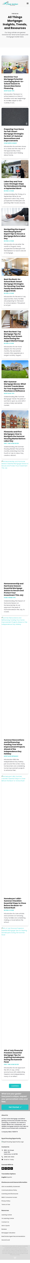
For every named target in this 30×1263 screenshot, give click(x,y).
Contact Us (5, 1222)
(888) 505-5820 (9, 1157)
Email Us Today (9, 1159)
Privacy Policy (6, 1201)
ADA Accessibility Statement (11, 1186)
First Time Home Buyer (11, 443)
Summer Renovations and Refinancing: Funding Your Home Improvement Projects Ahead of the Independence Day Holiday (14, 747)
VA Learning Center (8, 1218)
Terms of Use (6, 1204)
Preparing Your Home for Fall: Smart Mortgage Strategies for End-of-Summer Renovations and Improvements (14, 135)
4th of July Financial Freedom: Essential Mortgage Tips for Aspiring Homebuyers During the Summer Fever (14, 1056)
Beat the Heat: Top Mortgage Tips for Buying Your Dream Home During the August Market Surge (14, 336)
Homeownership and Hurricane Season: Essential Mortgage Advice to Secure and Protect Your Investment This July (14, 589)
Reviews (4, 1229)
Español (9, 1177)
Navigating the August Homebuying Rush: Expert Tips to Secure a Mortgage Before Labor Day (15, 234)
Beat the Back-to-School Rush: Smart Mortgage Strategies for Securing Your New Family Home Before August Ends (14, 285)
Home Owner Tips (10, 597)
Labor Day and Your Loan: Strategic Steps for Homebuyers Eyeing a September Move (15, 185)
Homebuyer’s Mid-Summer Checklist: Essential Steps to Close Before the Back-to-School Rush (15, 903)
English (4, 1177)
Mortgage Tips (9, 91)
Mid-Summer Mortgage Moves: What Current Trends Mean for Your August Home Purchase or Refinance (15, 386)
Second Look (6, 1240)
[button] (27, 3)
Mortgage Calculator (8, 1233)
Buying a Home (9, 191)
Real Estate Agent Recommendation (13, 1236)
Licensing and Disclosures (10, 1194)
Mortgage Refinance (11, 756)
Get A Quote (6, 1226)
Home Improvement (10, 143)
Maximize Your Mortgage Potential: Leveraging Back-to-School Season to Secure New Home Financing (14, 83)
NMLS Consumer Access (9, 1197)
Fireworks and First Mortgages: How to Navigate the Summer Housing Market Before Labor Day (14, 436)
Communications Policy (9, 1190)
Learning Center (7, 1215)
